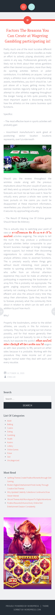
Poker (9, 453)
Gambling (11, 435)
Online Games (12, 449)
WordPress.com (32, 609)
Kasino (10, 442)
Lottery (10, 446)
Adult (9, 420)
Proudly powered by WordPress (22, 606)
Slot (8, 457)
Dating (10, 431)
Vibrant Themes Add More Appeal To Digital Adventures (29, 499)
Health (9, 438)
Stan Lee (11, 377)
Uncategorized (13, 460)
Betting (10, 424)
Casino (10, 428)
